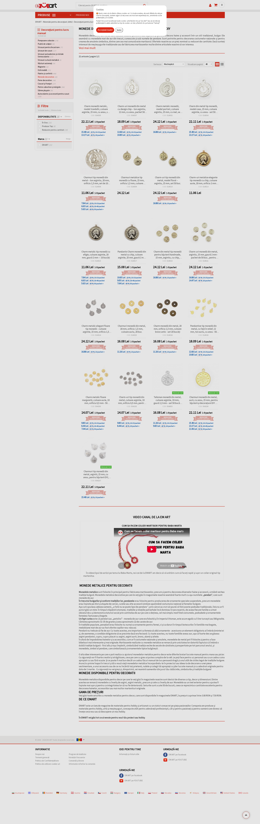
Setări (119, 30)
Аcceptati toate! (105, 30)
